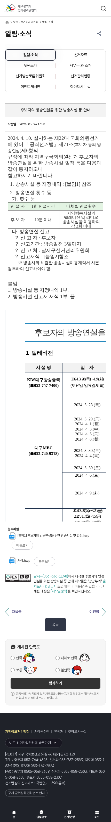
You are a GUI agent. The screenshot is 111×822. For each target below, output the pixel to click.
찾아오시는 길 (80, 86)
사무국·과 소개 (80, 65)
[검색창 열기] (103, 8)
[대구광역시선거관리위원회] (30, 8)
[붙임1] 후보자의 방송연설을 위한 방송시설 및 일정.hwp (54, 536)
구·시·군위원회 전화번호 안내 (26, 793)
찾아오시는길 (77, 731)
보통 (19, 670)
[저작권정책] (59, 591)
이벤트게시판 (30, 86)
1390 (53, 783)
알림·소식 (30, 55)
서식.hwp (24, 561)
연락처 (58, 731)
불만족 (65, 670)
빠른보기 (22, 545)
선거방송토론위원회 (30, 76)
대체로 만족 (69, 658)
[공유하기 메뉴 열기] (99, 33)
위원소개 (30, 65)
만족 (19, 658)
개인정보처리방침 (17, 731)
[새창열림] (18, 584)
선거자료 (80, 55)
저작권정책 (42, 731)
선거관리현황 (80, 76)
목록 (55, 624)
